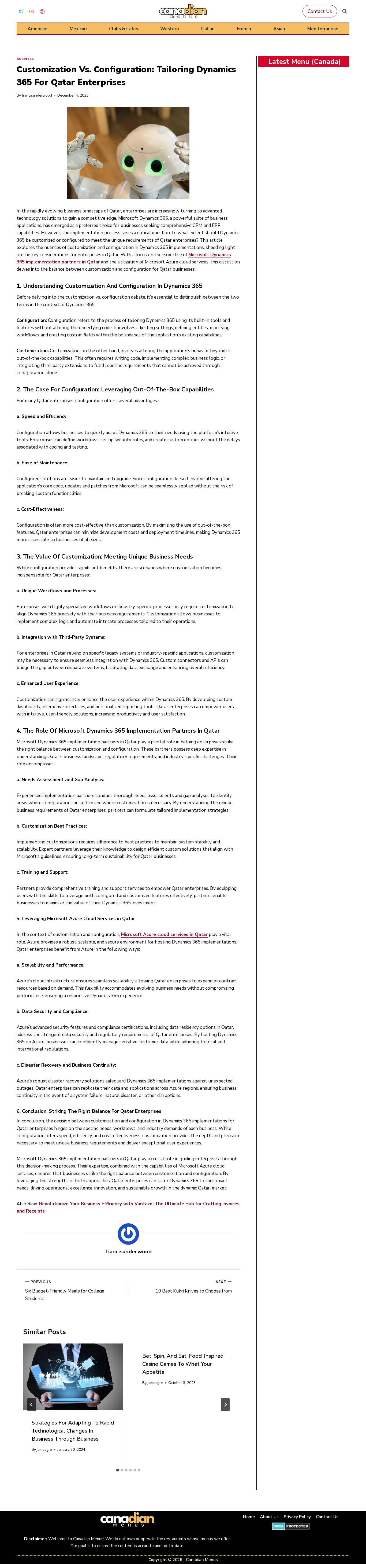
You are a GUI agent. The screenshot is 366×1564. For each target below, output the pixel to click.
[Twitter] (21, 11)
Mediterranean (322, 29)
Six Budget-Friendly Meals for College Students (64, 1290)
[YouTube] (31, 11)
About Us (269, 1517)
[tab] (117, 1470)
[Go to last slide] (31, 1404)
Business (25, 59)
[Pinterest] (42, 11)
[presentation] (73, 1376)
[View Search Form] (344, 11)
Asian (279, 29)
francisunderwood (37, 95)
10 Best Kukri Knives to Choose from (193, 1286)
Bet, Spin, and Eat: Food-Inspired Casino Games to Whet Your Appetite (182, 1364)
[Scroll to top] (356, 1543)
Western (169, 29)
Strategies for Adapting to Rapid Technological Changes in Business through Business (73, 1430)
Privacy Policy (297, 1517)
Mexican (78, 29)
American (37, 29)
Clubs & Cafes (123, 29)
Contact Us (320, 11)
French (244, 29)
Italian (208, 29)
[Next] (225, 1404)
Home (249, 1517)
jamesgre (44, 1449)
